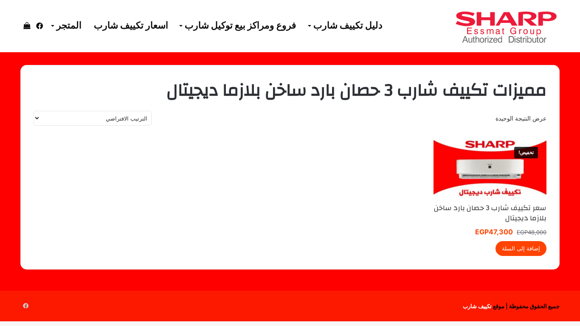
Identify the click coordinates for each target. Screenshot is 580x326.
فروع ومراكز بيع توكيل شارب (240, 26)
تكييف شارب (477, 306)
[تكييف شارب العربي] (506, 26)
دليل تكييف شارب (348, 26)
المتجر (69, 26)
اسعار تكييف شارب (131, 26)
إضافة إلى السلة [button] (521, 248)
